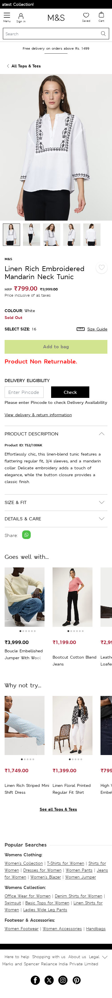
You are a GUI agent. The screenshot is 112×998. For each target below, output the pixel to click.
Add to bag (56, 347)
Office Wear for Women (28, 895)
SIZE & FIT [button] (15, 502)
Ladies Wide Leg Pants (45, 909)
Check (70, 392)
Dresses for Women (42, 870)
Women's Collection (24, 863)
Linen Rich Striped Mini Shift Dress (27, 789)
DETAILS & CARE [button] (23, 519)
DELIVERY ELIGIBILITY (27, 381)
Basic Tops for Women (47, 902)
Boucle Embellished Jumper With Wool (24, 654)
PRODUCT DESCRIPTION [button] (31, 434)
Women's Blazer (45, 877)
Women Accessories (62, 928)
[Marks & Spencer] (56, 21)
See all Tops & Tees (58, 809)
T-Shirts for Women (65, 863)
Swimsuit (13, 902)
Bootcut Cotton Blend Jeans (74, 661)
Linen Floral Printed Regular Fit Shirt (72, 789)
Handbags (96, 928)
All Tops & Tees (26, 66)
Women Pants (79, 870)
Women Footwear (21, 928)
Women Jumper (80, 877)
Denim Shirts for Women (78, 895)
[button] (20, 631)
